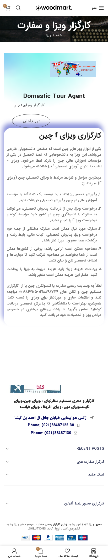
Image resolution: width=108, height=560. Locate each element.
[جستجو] (18, 8)
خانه (59, 36)
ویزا (48, 35)
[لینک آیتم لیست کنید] (54, 425)
